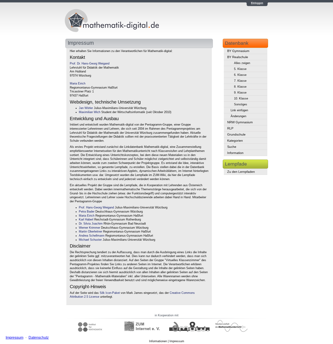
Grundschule (236, 134)
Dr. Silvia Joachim (91, 223)
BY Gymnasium (238, 51)
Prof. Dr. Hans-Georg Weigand (89, 63)
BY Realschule (237, 57)
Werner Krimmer (89, 227)
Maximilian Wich (89, 112)
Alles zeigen (242, 63)
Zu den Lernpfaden (241, 171)
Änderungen (238, 116)
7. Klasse (240, 80)
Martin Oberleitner (90, 231)
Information (235, 153)
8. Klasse (240, 86)
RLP (230, 128)
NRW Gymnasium (240, 122)
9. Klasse (240, 92)
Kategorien (235, 140)
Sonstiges (240, 104)
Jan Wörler (86, 108)
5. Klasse (240, 69)
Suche (231, 146)
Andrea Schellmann (91, 235)
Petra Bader (86, 211)
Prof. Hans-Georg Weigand (96, 207)
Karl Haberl (86, 219)
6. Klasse (240, 75)
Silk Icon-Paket (110, 293)
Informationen (158, 341)
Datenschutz (39, 337)
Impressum (176, 341)
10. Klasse (241, 98)
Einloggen (257, 3)
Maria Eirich (77, 83)
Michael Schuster (90, 239)
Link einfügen (239, 110)
